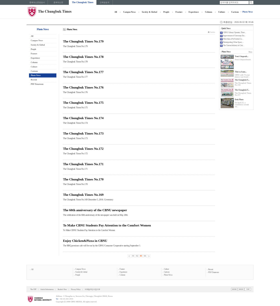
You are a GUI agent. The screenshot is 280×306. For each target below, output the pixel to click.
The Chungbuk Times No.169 (83, 194)
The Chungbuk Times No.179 (83, 41)
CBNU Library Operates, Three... (234, 32)
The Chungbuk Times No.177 (83, 72)
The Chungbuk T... (242, 80)
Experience (194, 12)
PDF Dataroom (37, 84)
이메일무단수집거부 (92, 289)
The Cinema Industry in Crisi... (233, 45)
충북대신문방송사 (37, 2)
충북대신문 (58, 2)
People (166, 12)
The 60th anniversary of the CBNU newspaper (95, 210)
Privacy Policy (76, 289)
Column (208, 12)
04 (145, 256)
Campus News (129, 12)
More (250, 52)
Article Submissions (46, 289)
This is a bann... (240, 72)
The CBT (33, 289)
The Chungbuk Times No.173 (83, 133)
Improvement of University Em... (234, 36)
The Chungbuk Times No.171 (83, 164)
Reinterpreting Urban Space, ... (233, 42)
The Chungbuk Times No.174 (83, 118)
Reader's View (62, 289)
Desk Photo (239, 99)
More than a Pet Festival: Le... (233, 39)
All (115, 12)
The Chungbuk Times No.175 (83, 102)
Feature (178, 12)
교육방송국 (104, 2)
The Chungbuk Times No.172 (83, 148)
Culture (221, 12)
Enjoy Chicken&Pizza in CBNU (85, 240)
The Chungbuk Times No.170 (83, 179)
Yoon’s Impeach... (241, 56)
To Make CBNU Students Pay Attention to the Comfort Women (107, 225)
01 (133, 256)
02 (137, 256)
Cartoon (235, 12)
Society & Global (149, 12)
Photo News (247, 12)
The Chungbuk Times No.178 (83, 57)
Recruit (34, 80)
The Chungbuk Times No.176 (83, 87)
